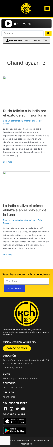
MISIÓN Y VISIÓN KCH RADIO (19, 342)
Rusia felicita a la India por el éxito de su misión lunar (25, 113)
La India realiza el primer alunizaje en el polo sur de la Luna (24, 210)
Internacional (30, 121)
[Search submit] (48, 33)
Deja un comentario (12, 121)
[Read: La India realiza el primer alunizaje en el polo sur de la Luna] (26, 186)
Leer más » (8, 161)
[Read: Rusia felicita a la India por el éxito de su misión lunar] (26, 91)
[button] (47, 8)
